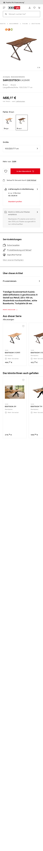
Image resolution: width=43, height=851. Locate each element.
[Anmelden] (29, 7)
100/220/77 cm (12, 148)
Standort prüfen (15, 201)
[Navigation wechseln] (4, 7)
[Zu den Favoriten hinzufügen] (6, 171)
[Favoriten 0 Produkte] (34, 7)
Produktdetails (9, 281)
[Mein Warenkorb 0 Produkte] (39, 7)
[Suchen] (6, 14)
